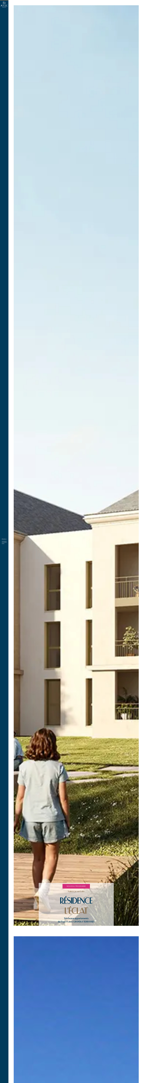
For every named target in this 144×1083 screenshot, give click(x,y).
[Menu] (4, 542)
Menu (4, 539)
